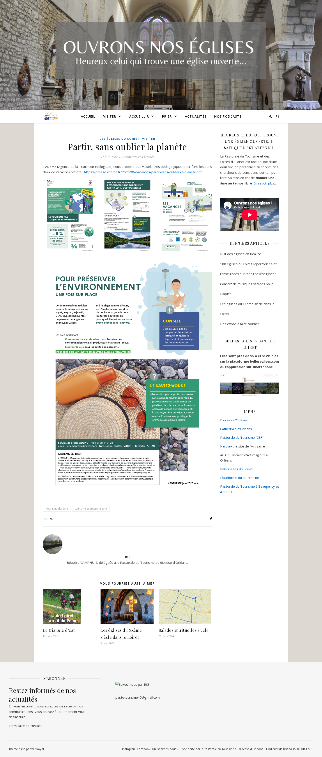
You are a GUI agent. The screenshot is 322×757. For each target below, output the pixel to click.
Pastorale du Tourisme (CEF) (242, 437)
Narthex (226, 446)
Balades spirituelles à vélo (184, 630)
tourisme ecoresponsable (91, 508)
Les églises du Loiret (120, 139)
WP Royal (37, 749)
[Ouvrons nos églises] (50, 116)
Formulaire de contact (25, 725)
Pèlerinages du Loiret (236, 469)
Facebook (143, 749)
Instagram (129, 749)
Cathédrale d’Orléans (236, 429)
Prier (167, 116)
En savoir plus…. (265, 183)
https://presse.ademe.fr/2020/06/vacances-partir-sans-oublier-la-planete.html (143, 172)
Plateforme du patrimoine (239, 477)
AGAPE (225, 455)
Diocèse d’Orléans (234, 420)
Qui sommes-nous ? (165, 749)
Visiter (109, 116)
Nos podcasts (227, 116)
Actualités (195, 116)
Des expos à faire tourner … (241, 324)
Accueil (88, 116)
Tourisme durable (57, 508)
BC (52, 519)
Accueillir (139, 116)
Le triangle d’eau (59, 630)
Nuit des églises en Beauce (240, 254)
